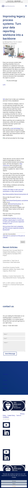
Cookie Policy (11, 415)
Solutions (5, 43)
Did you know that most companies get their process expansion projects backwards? (13, 228)
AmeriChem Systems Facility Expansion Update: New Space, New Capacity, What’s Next (13, 269)
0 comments (13, 43)
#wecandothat (10, 194)
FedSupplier (10, 1)
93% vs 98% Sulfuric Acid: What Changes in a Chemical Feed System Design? (13, 284)
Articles (5, 380)
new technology (15, 128)
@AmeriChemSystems (14, 204)
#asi (4, 194)
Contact (5, 388)
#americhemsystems (20, 194)
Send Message (10, 354)
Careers (5, 384)
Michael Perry (8, 42)
